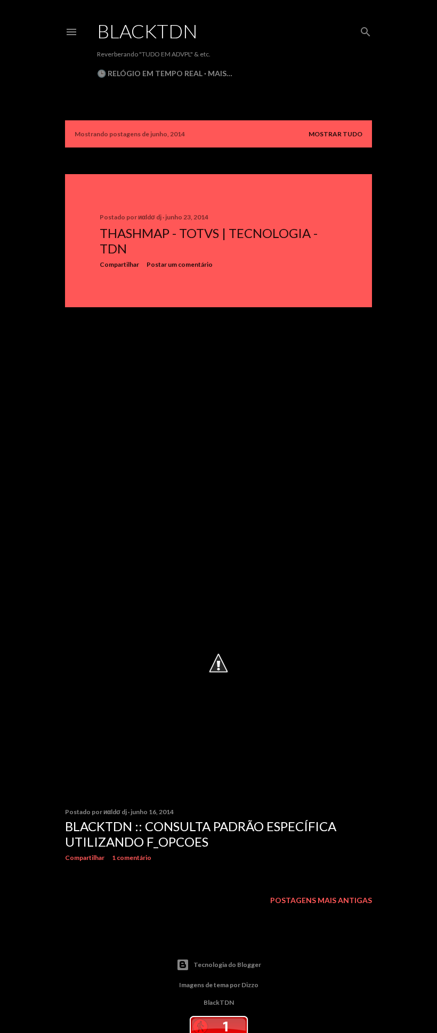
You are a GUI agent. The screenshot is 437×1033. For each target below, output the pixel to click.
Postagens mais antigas (321, 900)
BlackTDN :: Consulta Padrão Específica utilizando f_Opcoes (200, 833)
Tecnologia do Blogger (227, 965)
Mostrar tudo (335, 134)
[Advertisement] (218, 408)
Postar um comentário (180, 264)
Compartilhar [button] (119, 264)
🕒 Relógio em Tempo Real (150, 73)
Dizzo (249, 985)
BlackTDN (147, 31)
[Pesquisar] (365, 29)
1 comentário (131, 858)
